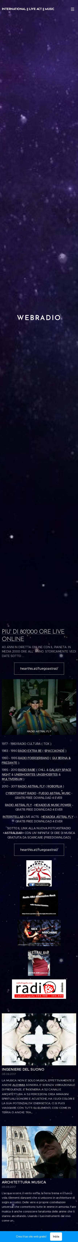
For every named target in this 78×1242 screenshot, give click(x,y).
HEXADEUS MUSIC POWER (52, 805)
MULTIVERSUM (12, 779)
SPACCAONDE (54, 751)
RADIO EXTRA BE (30, 751)
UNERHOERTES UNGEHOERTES (36, 774)
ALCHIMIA (18, 1085)
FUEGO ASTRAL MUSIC (54, 793)
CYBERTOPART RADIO (21, 793)
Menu (72, 9)
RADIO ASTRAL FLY (31, 786)
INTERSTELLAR (13, 817)
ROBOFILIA (55, 786)
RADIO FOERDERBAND (33, 758)
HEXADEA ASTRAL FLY (57, 817)
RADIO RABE (26, 770)
